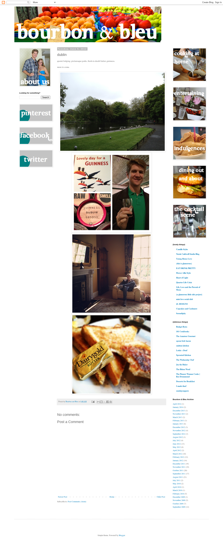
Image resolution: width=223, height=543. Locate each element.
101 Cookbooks (182, 331)
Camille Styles (182, 249)
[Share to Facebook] (107, 401)
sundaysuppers (182, 390)
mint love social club (184, 299)
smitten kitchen (182, 345)
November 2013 (179, 413)
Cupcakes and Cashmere (186, 308)
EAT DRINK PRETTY (186, 268)
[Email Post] (93, 401)
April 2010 (177, 487)
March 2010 (177, 490)
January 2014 (178, 407)
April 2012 (177, 450)
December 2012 (179, 427)
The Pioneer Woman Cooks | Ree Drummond (188, 375)
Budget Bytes (181, 326)
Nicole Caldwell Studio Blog (187, 254)
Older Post (161, 496)
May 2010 (177, 483)
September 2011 (179, 473)
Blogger (122, 535)
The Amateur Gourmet (185, 336)
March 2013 (177, 417)
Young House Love (184, 258)
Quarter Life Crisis (184, 282)
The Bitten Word (183, 369)
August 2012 (178, 437)
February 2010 (178, 493)
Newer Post (62, 496)
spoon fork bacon (183, 341)
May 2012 (177, 447)
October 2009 (178, 503)
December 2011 (179, 463)
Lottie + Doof (181, 350)
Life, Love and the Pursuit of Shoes (188, 288)
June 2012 (177, 443)
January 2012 (178, 460)
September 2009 (179, 507)
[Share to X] (104, 401)
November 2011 (179, 467)
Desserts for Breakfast (185, 381)
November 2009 (179, 500)
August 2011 (178, 477)
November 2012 (179, 430)
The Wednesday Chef (185, 359)
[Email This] (98, 401)
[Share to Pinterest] (110, 401)
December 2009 (179, 497)
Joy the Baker (182, 364)
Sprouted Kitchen (183, 355)
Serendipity (181, 313)
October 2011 (178, 470)
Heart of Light (182, 277)
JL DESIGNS (182, 304)
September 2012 (179, 433)
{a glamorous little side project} (189, 294)
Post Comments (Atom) (77, 501)
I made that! (181, 386)
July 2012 (176, 440)
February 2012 (178, 457)
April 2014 (177, 403)
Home (112, 496)
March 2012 (177, 453)
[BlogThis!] (101, 401)
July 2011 (176, 480)
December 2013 (179, 410)
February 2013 (178, 420)
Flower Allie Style (183, 273)
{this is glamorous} (184, 263)
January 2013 (178, 423)
